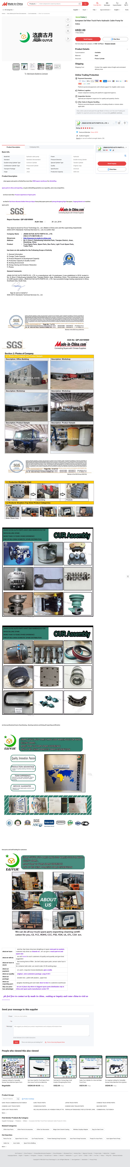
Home (3, 13)
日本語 (86, 1155)
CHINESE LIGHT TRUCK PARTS (11, 1106)
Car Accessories (32, 13)
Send (16, 1042)
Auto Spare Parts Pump (113, 1138)
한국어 (80, 1155)
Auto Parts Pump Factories (78, 1138)
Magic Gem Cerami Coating (61, 1129)
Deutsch (61, 1155)
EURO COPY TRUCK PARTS (10, 1109)
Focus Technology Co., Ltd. (53, 1159)
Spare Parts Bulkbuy (30, 1143)
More (3, 1146)
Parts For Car (7, 1138)
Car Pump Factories (37, 1138)
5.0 (104, 150)
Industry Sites (77, 1153)
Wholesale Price (68, 1153)
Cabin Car (6, 1143)
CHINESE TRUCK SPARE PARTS (106, 1103)
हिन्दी (91, 1155)
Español (26, 1155)
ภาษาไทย (96, 1155)
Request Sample (110, 44)
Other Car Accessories (44, 13)
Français (40, 1155)
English (20, 1155)
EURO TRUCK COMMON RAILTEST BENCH (14, 1103)
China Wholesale (57, 1153)
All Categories (8, 10)
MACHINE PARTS (102, 1106)
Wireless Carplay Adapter (80, 1129)
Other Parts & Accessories (25, 1129)
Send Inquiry (88, 39)
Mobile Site (106, 1153)
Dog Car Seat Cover (97, 1129)
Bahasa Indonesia (117, 1155)
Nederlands (69, 1155)
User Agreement (76, 1159)
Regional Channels (87, 1153)
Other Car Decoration (43, 1129)
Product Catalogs (28, 1099)
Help (94, 10)
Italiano (55, 1155)
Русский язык (48, 1155)
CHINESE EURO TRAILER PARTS (74, 1106)
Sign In (78, 138)
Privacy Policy (93, 1159)
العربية (75, 1155)
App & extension (105, 10)
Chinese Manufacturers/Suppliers (42, 1153)
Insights (113, 1153)
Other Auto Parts (8, 1129)
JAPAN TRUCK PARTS (71, 1103)
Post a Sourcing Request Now (55, 1042)
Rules (126, 10)
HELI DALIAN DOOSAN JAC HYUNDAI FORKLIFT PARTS (49, 1109)
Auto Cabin (16, 1143)
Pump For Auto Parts (96, 1138)
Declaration (85, 1159)
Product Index (97, 1153)
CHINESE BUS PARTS (39, 1106)
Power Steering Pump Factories (56, 1138)
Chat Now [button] (116, 39)
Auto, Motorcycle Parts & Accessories (16, 13)
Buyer (84, 10)
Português (33, 1155)
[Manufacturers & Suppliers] (12, 4)
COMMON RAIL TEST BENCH (105, 1109)
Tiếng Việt (108, 1155)
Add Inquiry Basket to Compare (37, 74)
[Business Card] (125, 155)
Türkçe (102, 1155)
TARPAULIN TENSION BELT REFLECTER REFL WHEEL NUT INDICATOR (81, 1109)
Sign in (126, 5)
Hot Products (18, 1153)
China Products (28, 1153)
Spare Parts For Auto (21, 1138)
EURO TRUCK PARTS (39, 1103)
